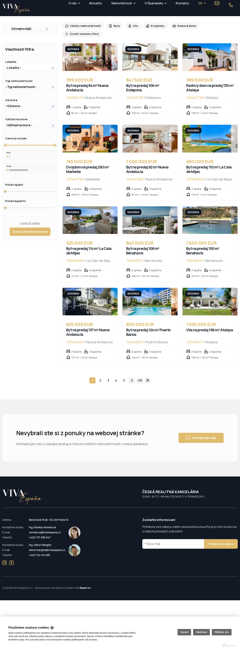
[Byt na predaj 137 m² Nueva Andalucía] (87, 298)
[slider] (5, 141)
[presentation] (68, 53)
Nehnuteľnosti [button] (121, 3)
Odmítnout (201, 632)
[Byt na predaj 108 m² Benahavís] (147, 216)
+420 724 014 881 (39, 551)
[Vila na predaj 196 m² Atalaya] (207, 298)
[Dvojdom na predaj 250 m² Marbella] (87, 135)
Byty (115, 26)
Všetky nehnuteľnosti (84, 26)
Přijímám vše (222, 632)
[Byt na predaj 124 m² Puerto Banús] (147, 298)
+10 (139, 377)
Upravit (184, 632)
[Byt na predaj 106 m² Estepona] (147, 53)
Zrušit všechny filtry (217, 26)
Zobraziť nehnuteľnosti (30, 228)
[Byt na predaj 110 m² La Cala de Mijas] (207, 135)
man (85, 584)
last (148, 377)
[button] (30, 28)
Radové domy (183, 26)
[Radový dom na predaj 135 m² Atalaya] (207, 53)
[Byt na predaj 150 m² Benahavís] (207, 216)
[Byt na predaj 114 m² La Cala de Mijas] (87, 216)
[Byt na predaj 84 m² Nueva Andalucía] (87, 53)
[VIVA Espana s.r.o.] (16, 9)
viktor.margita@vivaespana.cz (47, 546)
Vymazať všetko (30, 219)
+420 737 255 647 (40, 533)
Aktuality (95, 3)
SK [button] (200, 3)
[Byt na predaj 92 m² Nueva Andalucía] (147, 135)
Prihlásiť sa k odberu (221, 540)
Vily (133, 26)
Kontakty (182, 3)
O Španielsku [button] (154, 3)
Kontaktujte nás (204, 434)
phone (231, 5)
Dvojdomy (154, 26)
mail (217, 3)
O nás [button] (72, 3)
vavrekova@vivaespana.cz (45, 528)
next (132, 377)
